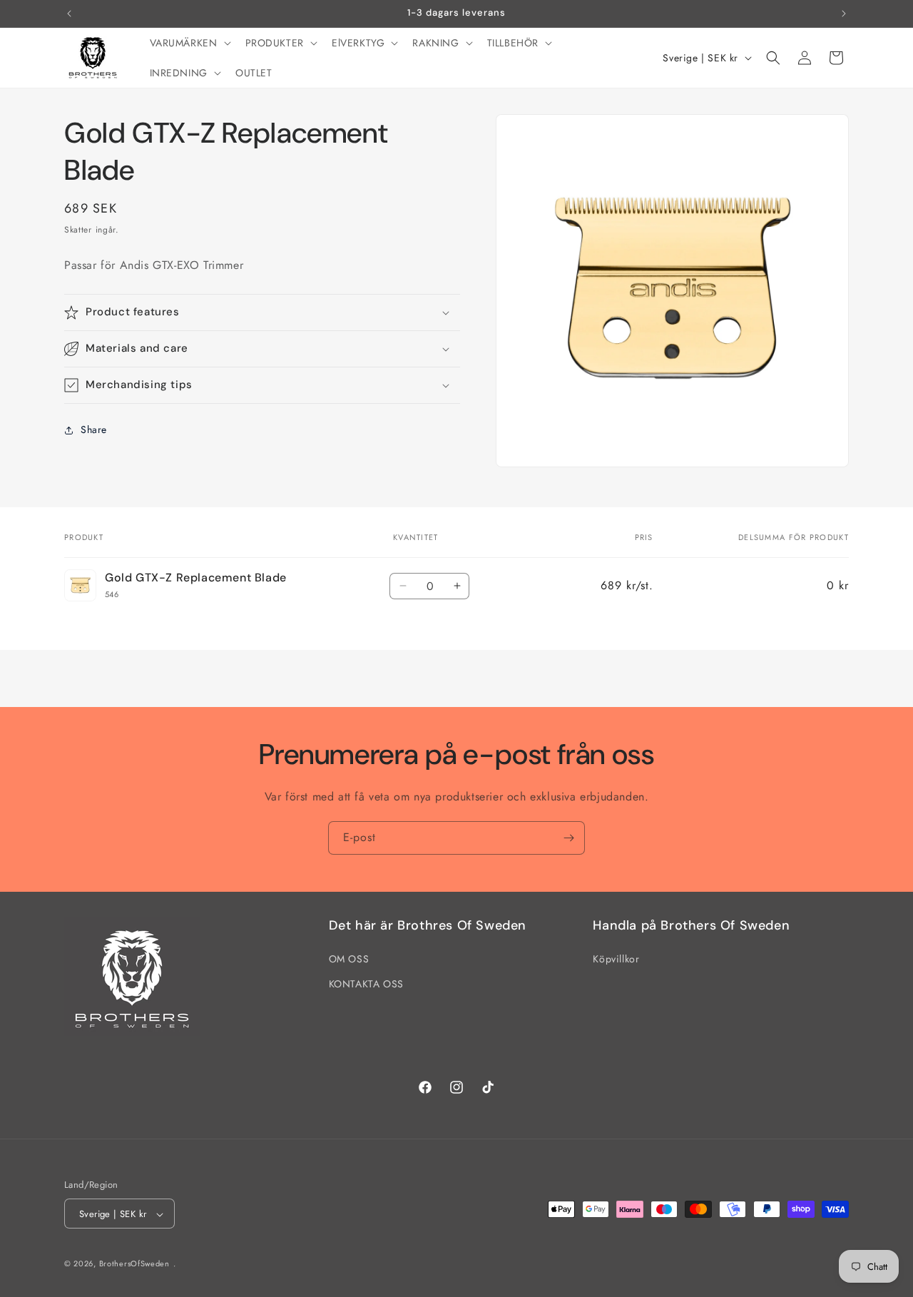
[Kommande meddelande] (844, 13)
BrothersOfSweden (134, 1264)
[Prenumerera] (568, 838)
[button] (189, 43)
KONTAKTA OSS (366, 984)
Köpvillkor (616, 959)
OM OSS (349, 959)
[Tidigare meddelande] (69, 13)
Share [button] (94, 429)
